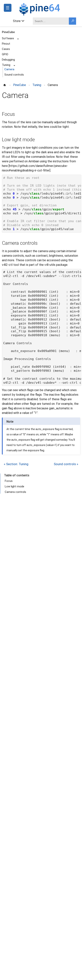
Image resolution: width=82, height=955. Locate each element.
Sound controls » (66, 464)
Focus (9, 481)
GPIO (5, 54)
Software (8, 38)
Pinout (6, 43)
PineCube (8, 32)
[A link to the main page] (48, 9)
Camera (9, 69)
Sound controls (14, 74)
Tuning (6, 65)
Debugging (8, 59)
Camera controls (15, 492)
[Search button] (72, 21)
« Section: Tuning (16, 464)
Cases (6, 49)
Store (17, 21)
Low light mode (14, 486)
